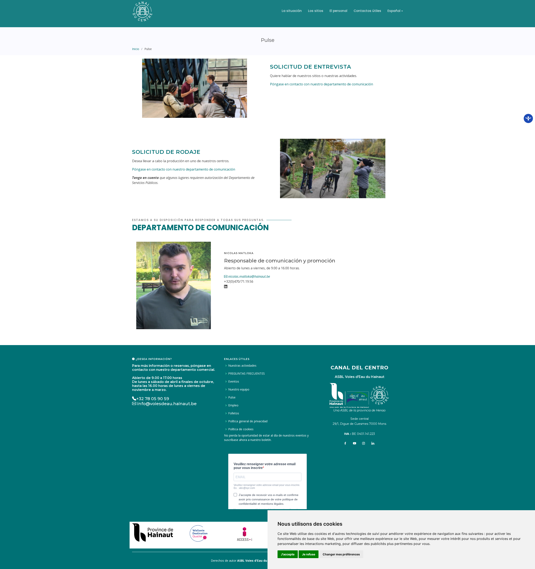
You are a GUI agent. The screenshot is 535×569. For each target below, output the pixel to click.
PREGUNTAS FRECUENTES (246, 373)
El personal (338, 11)
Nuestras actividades (242, 365)
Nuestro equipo (238, 389)
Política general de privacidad (248, 421)
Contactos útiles (367, 11)
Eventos (233, 381)
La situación (292, 11)
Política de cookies (240, 429)
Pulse (232, 397)
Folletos (233, 413)
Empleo (233, 405)
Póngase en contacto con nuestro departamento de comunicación (321, 84)
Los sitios (315, 11)
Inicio (135, 49)
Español (393, 11)
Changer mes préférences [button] (341, 554)
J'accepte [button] (287, 554)
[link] (152, 531)
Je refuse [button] (308, 554)
